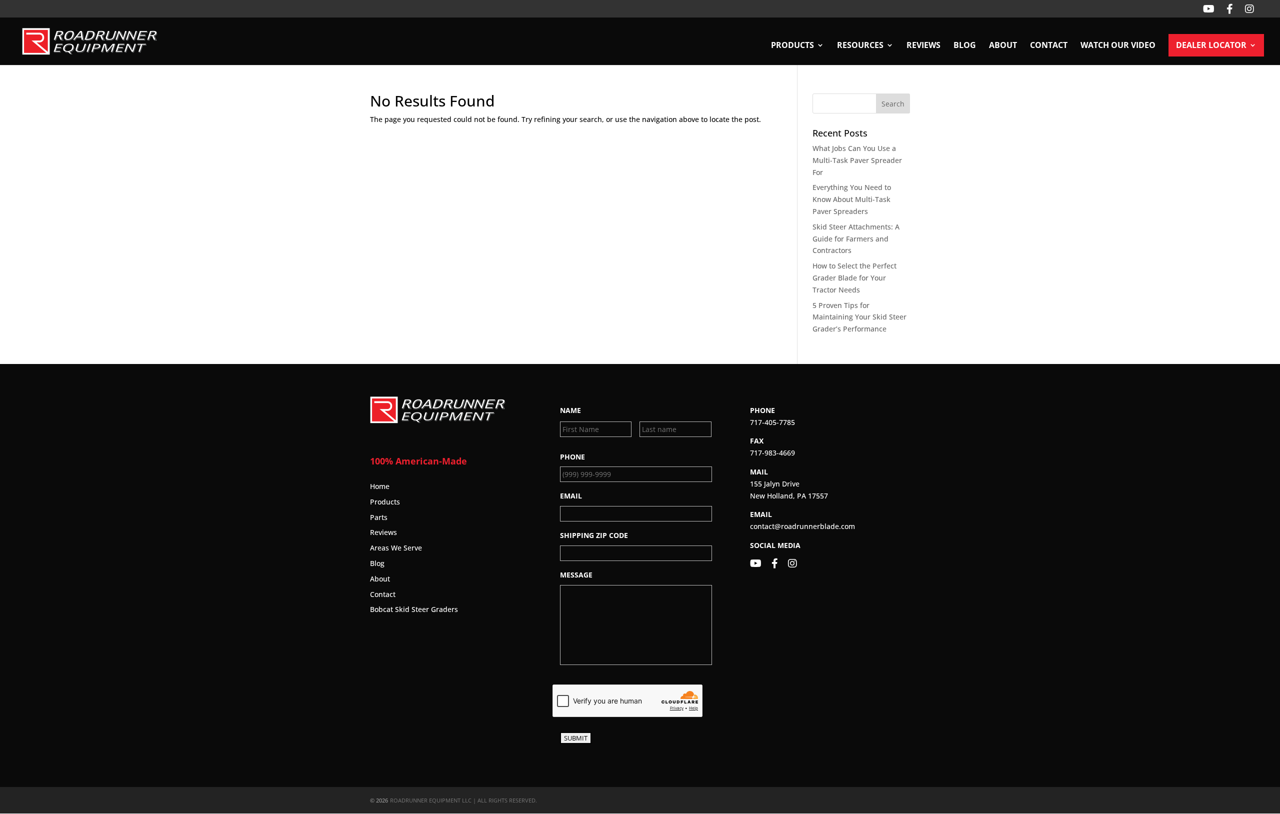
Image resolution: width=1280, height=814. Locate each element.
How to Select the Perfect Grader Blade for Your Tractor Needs (854, 277)
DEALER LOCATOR (1211, 46)
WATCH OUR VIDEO (1118, 46)
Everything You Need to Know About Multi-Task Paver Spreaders (851, 199)
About (380, 579)
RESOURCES (860, 46)
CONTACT (1049, 46)
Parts (379, 517)
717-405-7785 (772, 422)
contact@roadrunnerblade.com (802, 526)
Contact (383, 594)
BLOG (965, 46)
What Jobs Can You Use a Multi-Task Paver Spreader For (857, 160)
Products (385, 501)
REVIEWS (923, 46)
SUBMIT (576, 738)
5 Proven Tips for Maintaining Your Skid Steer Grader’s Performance (859, 317)
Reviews (383, 532)
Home (380, 486)
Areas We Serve (396, 547)
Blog (377, 563)
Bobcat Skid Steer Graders (414, 609)
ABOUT (1003, 46)
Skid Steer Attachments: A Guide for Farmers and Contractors (856, 239)
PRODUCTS (792, 46)
